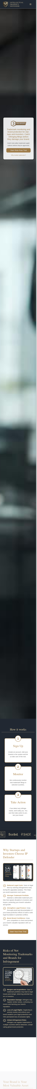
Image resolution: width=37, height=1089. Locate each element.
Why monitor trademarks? (18, 155)
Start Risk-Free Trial (18, 150)
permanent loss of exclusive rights (18, 1017)
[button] (18, 931)
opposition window (16, 890)
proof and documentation (22, 910)
